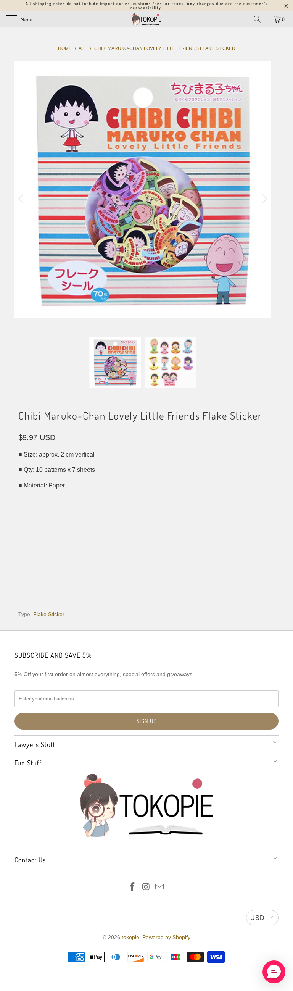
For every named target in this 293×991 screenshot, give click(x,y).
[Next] (263, 199)
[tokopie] (146, 19)
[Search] (257, 19)
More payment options (147, 577)
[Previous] (21, 199)
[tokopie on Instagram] (146, 887)
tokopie (130, 937)
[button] (273, 971)
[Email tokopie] (160, 887)
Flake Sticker (48, 614)
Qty (23, 501)
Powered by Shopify (166, 937)
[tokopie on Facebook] (132, 887)
